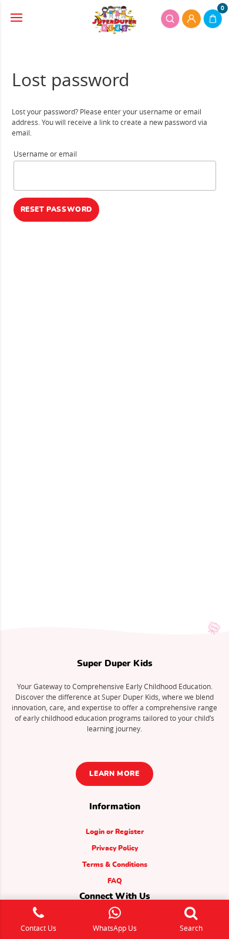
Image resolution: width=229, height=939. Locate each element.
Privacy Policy (115, 848)
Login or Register (115, 831)
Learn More (114, 773)
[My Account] (191, 18)
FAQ (114, 880)
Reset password (56, 209)
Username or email (45, 153)
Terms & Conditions (114, 864)
